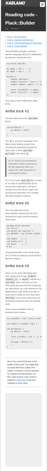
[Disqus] (23, 429)
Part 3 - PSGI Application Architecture (24, 43)
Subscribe (21, 380)
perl (6, 29)
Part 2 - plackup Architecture (20, 40)
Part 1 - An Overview (16, 37)
